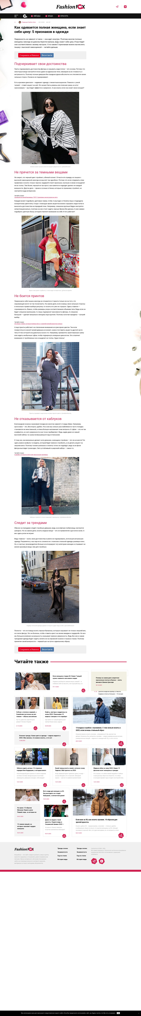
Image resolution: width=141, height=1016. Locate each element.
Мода (50, 16)
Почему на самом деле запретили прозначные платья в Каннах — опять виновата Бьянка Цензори (109, 680)
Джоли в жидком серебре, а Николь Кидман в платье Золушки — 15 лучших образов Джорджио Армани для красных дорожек (111, 693)
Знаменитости (63, 852)
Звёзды (36, 16)
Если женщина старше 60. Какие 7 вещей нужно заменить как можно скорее (67, 677)
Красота (64, 16)
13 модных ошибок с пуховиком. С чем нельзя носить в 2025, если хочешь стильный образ (98, 729)
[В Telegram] (115, 7)
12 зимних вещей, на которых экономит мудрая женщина (26, 826)
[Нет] (139, 1013)
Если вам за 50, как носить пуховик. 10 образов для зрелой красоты (96, 821)
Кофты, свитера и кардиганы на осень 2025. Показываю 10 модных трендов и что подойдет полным (56, 715)
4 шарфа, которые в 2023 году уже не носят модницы (31, 454)
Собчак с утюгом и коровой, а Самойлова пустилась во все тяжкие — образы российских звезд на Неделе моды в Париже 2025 (26, 716)
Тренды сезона (63, 848)
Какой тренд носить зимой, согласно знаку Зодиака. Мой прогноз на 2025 (70, 769)
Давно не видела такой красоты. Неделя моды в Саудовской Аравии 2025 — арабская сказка (54, 823)
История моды (62, 859)
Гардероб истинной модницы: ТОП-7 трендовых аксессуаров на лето (36, 197)
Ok (118, 1013)
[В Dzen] (124, 7)
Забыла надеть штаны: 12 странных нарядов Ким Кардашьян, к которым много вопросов (31, 770)
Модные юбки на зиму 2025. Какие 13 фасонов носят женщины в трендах (107, 769)
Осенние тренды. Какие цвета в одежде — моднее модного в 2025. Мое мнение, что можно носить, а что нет (39, 737)
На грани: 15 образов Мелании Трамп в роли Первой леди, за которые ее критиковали (26, 811)
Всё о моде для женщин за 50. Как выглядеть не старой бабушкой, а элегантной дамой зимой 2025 (53, 794)
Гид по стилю (62, 856)
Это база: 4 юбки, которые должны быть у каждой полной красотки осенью (38, 323)
